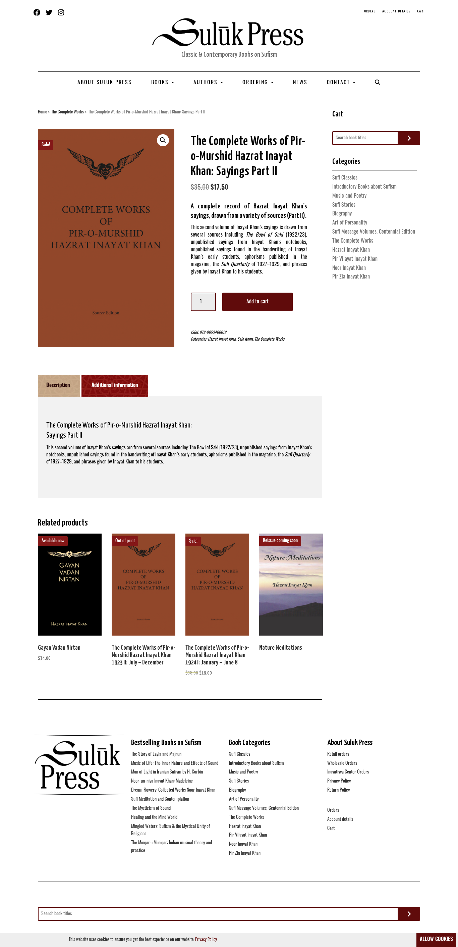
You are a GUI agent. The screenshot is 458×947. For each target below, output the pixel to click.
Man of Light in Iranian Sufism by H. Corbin (167, 772)
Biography (342, 214)
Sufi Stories (343, 205)
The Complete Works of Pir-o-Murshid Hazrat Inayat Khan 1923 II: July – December (143, 655)
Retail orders (338, 754)
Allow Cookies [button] (436, 939)
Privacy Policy (339, 781)
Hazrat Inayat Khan (222, 340)
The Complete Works (67, 112)
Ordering (256, 83)
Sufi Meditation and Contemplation (160, 799)
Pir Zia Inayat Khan (351, 277)
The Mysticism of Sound (151, 808)
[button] (163, 140)
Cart (421, 11)
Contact (339, 83)
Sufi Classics (344, 178)
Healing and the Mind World (154, 817)
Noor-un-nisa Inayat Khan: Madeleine (162, 781)
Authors (206, 83)
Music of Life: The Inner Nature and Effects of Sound (174, 763)
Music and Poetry (349, 196)
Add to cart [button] (70, 589)
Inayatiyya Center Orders (348, 772)
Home (42, 112)
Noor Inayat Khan (349, 268)
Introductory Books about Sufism (364, 187)
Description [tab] (58, 385)
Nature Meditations (280, 648)
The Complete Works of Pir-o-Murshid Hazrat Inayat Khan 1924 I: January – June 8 (217, 655)
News (300, 83)
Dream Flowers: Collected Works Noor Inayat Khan (173, 790)
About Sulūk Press (104, 83)
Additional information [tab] (115, 385)
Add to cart (257, 302)
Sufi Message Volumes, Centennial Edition (373, 232)
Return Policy (338, 790)
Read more (143, 589)
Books (161, 83)
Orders (370, 11)
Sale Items (245, 340)
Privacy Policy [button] (206, 940)
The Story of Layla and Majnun (156, 754)
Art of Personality (349, 223)
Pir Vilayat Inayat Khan (355, 259)
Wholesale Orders (342, 763)
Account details (396, 11)
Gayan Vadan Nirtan (59, 648)
